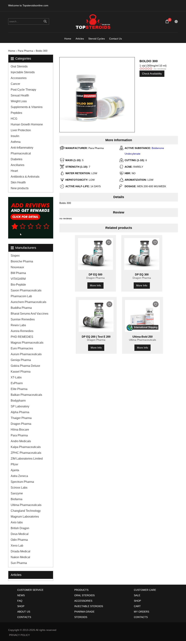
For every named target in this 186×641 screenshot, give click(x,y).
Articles (80, 38)
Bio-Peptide (18, 284)
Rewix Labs (18, 325)
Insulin (15, 136)
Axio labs (17, 522)
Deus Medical (20, 534)
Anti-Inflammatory (22, 147)
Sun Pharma (19, 563)
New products (20, 188)
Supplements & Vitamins (27, 107)
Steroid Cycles (96, 38)
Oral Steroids (19, 66)
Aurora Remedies (22, 331)
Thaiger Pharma (21, 418)
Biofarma (16, 499)
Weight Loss (19, 101)
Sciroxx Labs (19, 487)
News (21, 595)
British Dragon (20, 528)
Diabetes (16, 159)
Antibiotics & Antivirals (25, 176)
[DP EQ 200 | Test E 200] (96, 316)
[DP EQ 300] (141, 254)
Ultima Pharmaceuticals (26, 505)
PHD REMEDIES (22, 336)
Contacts (24, 617)
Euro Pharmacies (22, 348)
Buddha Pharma (21, 307)
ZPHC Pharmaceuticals (26, 452)
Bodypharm (18, 400)
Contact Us (115, 38)
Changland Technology (26, 510)
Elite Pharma (19, 389)
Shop (20, 606)
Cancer (15, 83)
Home (67, 38)
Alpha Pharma (20, 412)
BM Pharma (18, 273)
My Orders (141, 611)
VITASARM (18, 278)
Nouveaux (17, 267)
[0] (167, 21)
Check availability (152, 73)
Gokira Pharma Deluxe (25, 365)
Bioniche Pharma (22, 261)
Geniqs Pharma (21, 360)
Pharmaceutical (21, 153)
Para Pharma (19, 435)
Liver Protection (21, 130)
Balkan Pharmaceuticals (26, 394)
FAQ (19, 600)
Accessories (19, 78)
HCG (14, 118)
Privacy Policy (19, 635)
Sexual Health (20, 95)
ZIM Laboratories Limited (27, 458)
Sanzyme (17, 493)
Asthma (16, 141)
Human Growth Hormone (27, 124)
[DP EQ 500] (95, 254)
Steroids (80, 617)
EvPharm (17, 383)
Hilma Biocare (20, 429)
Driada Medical (20, 551)
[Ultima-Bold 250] (142, 316)
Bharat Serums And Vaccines (29, 313)
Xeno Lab (17, 545)
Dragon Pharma (21, 423)
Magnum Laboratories (25, 516)
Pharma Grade (84, 611)
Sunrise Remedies (23, 319)
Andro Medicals (21, 441)
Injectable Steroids (23, 72)
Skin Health (18, 182)
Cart (137, 606)
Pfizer (14, 464)
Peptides (16, 112)
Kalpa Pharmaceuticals (26, 447)
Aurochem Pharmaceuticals (28, 302)
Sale (137, 595)
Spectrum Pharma (22, 481)
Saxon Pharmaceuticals (26, 290)
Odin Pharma (19, 539)
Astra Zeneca (19, 476)
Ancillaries (17, 165)
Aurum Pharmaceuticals (26, 354)
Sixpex (15, 255)
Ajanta (15, 470)
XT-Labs (16, 377)
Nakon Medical (20, 557)
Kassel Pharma (21, 371)
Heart (14, 170)
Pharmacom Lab (21, 296)
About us (23, 611)
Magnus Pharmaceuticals (27, 342)
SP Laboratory (20, 406)
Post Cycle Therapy (23, 89)
